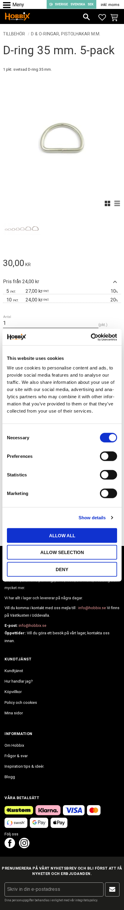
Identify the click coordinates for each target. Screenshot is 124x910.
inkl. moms (110, 4)
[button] (8, 5)
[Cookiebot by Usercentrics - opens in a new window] (90, 337)
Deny (62, 569)
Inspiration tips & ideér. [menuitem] (24, 766)
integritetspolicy (86, 900)
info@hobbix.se (92, 608)
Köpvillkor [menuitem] (13, 691)
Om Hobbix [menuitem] (14, 745)
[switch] (108, 456)
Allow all (62, 535)
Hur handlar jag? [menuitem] (19, 681)
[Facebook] (10, 846)
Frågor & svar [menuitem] (16, 756)
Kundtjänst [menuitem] (14, 670)
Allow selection (62, 552)
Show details (92, 517)
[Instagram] (24, 846)
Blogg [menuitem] (10, 777)
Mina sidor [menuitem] (14, 713)
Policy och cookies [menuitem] (21, 702)
